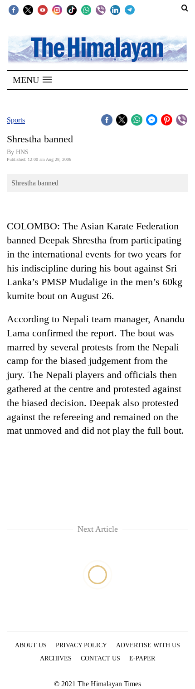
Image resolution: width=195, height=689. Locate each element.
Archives (56, 658)
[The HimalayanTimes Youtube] (43, 9)
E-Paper (142, 658)
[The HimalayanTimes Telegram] (130, 9)
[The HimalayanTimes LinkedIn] (115, 9)
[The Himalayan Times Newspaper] (97, 49)
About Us (31, 645)
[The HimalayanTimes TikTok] (72, 9)
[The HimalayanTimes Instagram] (57, 9)
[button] (32, 80)
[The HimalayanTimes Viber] (101, 9)
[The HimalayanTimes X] (28, 9)
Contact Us (100, 658)
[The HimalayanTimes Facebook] (14, 9)
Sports (16, 120)
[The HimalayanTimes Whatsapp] (86, 9)
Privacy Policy (81, 645)
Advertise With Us (148, 645)
